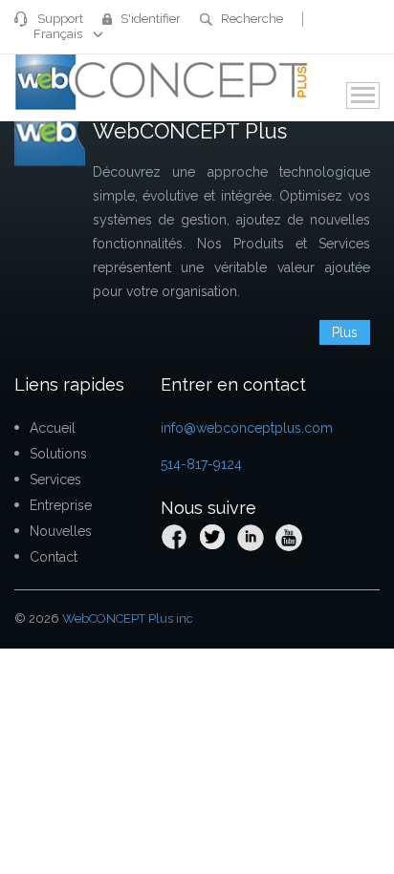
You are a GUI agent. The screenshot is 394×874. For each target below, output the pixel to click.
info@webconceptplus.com (247, 428)
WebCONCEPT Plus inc (127, 618)
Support (60, 18)
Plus (345, 332)
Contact (53, 557)
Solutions (58, 453)
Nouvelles (61, 531)
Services (55, 479)
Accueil (53, 428)
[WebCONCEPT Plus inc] (162, 80)
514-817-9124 (201, 464)
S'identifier (150, 18)
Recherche (252, 18)
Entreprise (61, 505)
